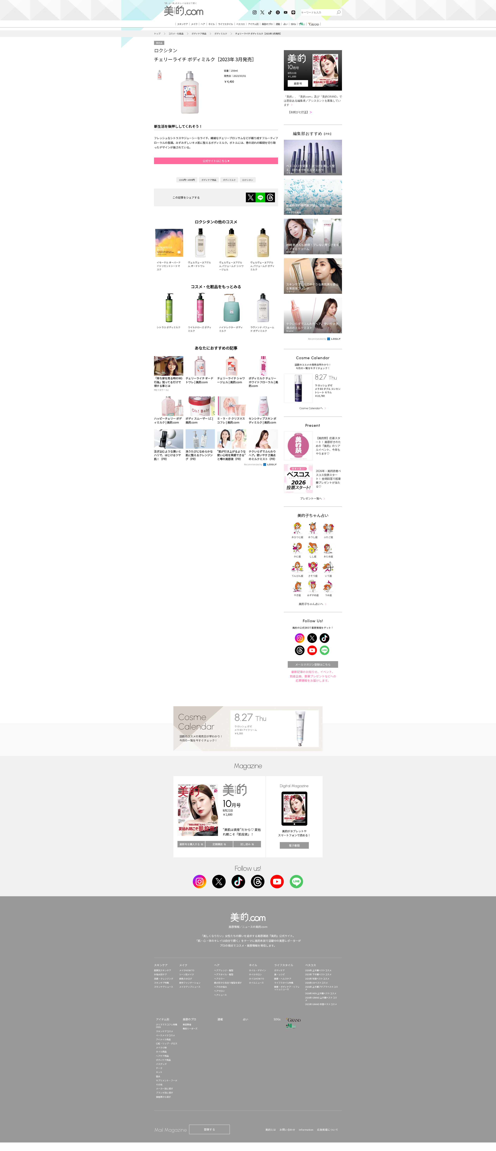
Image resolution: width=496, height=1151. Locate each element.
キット (159, 1072)
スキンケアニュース (163, 986)
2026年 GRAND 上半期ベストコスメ (321, 999)
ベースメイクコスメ (165, 1035)
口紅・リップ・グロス (166, 1043)
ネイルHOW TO (256, 978)
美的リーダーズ (190, 1028)
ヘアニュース (220, 994)
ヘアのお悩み (220, 986)
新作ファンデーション (190, 982)
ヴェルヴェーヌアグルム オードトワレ (199, 264)
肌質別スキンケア (162, 970)
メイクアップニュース (189, 986)
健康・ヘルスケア (282, 978)
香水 (158, 1076)
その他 (159, 1084)
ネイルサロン (255, 974)
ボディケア (279, 970)
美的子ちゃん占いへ (311, 604)
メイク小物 (161, 1047)
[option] (159, 74)
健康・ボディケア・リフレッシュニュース (287, 988)
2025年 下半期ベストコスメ (318, 974)
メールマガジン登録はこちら (313, 664)
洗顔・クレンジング (163, 978)
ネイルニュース (256, 982)
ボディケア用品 (199, 33)
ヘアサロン (219, 990)
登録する (209, 1129)
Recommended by (253, 464)
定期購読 (218, 844)
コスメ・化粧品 (176, 33)
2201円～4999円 (187, 179)
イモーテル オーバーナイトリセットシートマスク (169, 266)
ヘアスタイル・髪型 (223, 974)
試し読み (245, 844)
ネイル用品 (161, 1051)
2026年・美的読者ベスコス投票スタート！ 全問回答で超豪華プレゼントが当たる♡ (328, 478)
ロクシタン (165, 50)
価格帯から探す (163, 1096)
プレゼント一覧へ (311, 498)
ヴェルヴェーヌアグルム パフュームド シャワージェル (231, 266)
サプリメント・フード (166, 1080)
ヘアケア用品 (162, 1055)
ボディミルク (220, 33)
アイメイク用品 (163, 1039)
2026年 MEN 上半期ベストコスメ (320, 993)
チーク (159, 1068)
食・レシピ (279, 974)
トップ (157, 33)
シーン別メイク (186, 974)
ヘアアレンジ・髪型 (223, 970)
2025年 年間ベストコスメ (317, 978)
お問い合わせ (287, 1129)
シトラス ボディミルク (168, 327)
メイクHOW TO (186, 970)
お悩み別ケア (160, 974)
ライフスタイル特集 (283, 982)
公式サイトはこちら (215, 161)
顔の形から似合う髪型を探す (228, 982)
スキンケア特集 (161, 982)
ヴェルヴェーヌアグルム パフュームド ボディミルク (262, 266)
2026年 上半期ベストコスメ (318, 970)
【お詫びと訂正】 (300, 112)
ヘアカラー (219, 978)
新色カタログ (185, 978)
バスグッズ (161, 1063)
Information (306, 1129)
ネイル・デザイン (257, 970)
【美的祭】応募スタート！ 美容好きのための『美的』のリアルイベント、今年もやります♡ (328, 445)
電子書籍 (294, 845)
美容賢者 (187, 1024)
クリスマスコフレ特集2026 (166, 1025)
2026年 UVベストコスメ (316, 982)
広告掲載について (327, 1129)
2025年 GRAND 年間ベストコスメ (321, 1004)
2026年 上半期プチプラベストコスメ (321, 988)
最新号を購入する (190, 844)
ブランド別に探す (164, 1092)
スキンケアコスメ (164, 1031)
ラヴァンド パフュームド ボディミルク (262, 329)
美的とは (270, 1129)
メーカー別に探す (164, 1088)
